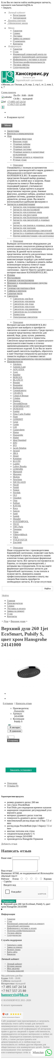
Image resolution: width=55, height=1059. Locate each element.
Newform (17, 479)
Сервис (16, 33)
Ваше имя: (6, 858)
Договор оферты (21, 64)
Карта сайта (12, 952)
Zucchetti (17, 542)
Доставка (17, 36)
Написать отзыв (24, 703)
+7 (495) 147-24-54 (16, 101)
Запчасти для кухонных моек (27, 212)
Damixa (16, 401)
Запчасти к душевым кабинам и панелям (33, 233)
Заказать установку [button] (21, 769)
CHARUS (18, 393)
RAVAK (17, 505)
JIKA (15, 453)
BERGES (17, 377)
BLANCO (18, 380)
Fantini (16, 411)
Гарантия (17, 30)
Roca (15, 508)
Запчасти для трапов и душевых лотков (32, 225)
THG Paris (18, 526)
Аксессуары (13, 131)
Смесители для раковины (25, 309)
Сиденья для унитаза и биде (21, 288)
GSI (15, 427)
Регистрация (19, 15)
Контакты (18, 44)
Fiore (15, 416)
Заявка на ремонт (21, 38)
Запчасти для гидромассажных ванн (31, 207)
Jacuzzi (16, 450)
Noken (16, 490)
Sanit (15, 513)
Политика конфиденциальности (29, 62)
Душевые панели (21, 146)
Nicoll (16, 484)
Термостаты (19, 314)
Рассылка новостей (15, 971)
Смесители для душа (23, 304)
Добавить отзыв (9, 844)
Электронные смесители (25, 317)
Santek (16, 516)
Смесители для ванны (24, 301)
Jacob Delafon (19, 448)
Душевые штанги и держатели (28, 157)
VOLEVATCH (20, 540)
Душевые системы (22, 149)
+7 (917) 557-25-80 (16, 104)
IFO (15, 445)
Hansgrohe (18, 435)
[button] (5, 595)
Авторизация (19, 18)
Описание (18, 165)
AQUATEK (18, 369)
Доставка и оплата (16, 608)
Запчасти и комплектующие (21, 204)
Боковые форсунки (22, 139)
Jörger (16, 456)
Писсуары (12, 285)
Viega (15, 532)
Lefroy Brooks (20, 466)
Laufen (16, 464)
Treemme (17, 529)
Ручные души (20, 160)
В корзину (13, 740)
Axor (15, 372)
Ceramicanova (19, 390)
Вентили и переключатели (20, 133)
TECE (16, 524)
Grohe (16, 424)
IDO (15, 443)
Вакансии (11, 954)
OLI (15, 495)
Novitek (16, 492)
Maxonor (17, 474)
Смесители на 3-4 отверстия (27, 312)
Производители (15, 361)
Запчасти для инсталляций (26, 209)
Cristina (16, 398)
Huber (16, 437)
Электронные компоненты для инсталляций (29, 359)
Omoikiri (17, 498)
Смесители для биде (23, 298)
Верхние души (20, 141)
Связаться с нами (14, 945)
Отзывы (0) (12, 786)
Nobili (16, 487)
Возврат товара (13, 949)
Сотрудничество (21, 67)
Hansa (16, 432)
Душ (9, 136)
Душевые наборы (21, 144)
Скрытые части (14, 293)
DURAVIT (18, 408)
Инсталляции (14, 277)
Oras (15, 500)
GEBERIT (18, 419)
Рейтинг (5, 879)
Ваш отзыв (6, 870)
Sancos (16, 511)
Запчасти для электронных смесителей (32, 230)
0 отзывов (8, 703)
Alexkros (17, 364)
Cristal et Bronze (20, 395)
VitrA (15, 537)
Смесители (12, 296)
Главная (11, 600)
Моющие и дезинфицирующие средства (27, 283)
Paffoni (16, 503)
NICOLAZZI (19, 482)
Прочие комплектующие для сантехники (33, 236)
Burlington (18, 388)
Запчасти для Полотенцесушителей (30, 217)
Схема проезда (8, 92)
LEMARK (18, 469)
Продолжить (8, 901)
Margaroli (17, 471)
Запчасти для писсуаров (25, 215)
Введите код (10, 885)
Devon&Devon (20, 403)
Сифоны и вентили (16, 291)
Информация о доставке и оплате (29, 59)
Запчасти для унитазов (24, 228)
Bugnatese (18, 385)
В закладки (14, 727)
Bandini (16, 374)
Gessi (15, 422)
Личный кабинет (14, 964)
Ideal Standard (19, 440)
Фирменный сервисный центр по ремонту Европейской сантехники (30, 55)
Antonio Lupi (19, 367)
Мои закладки (13, 968)
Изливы (11, 275)
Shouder (17, 519)
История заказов (14, 966)
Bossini (16, 382)
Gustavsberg (18, 429)
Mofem (16, 477)
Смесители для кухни (24, 306)
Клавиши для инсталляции (20, 280)
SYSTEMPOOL (21, 521)
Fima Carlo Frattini (22, 414)
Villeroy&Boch (20, 534)
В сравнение (15, 731)
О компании (19, 41)
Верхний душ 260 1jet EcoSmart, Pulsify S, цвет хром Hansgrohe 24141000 (25, 905)
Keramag (17, 458)
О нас (16, 51)
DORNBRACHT (21, 406)
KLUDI (16, 461)
